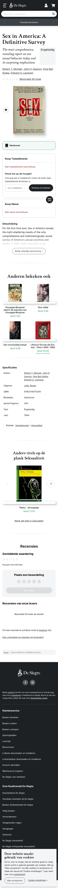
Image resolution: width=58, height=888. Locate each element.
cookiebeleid (19, 874)
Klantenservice (10, 710)
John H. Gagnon (32, 68)
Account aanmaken (11, 765)
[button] (4, 22)
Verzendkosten (9, 816)
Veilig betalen (8, 811)
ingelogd (43, 630)
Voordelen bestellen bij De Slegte (17, 799)
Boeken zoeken (9, 723)
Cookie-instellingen (37, 880)
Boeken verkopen (10, 729)
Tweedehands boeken (29, 22)
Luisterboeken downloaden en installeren (21, 759)
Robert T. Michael (12, 68)
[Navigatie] (5, 5)
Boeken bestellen (10, 717)
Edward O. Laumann (22, 72)
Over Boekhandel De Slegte (17, 786)
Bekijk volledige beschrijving (28, 251)
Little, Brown (30, 385)
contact (11, 692)
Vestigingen (7, 828)
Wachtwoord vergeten (12, 771)
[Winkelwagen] (53, 5)
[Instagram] (32, 682)
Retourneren (8, 747)
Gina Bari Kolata (40, 376)
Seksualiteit (36, 425)
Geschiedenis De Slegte (13, 793)
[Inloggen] (46, 5)
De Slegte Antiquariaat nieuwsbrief (18, 846)
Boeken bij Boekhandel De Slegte (17, 805)
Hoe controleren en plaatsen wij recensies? (23, 637)
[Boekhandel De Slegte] (18, 5)
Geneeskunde (22, 425)
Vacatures (7, 834)
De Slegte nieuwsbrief (12, 840)
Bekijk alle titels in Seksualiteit (29, 520)
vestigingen (16, 695)
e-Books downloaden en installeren (18, 753)
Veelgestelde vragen (38, 698)
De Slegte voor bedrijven (13, 777)
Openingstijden (9, 735)
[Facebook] (25, 682)
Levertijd (6, 741)
